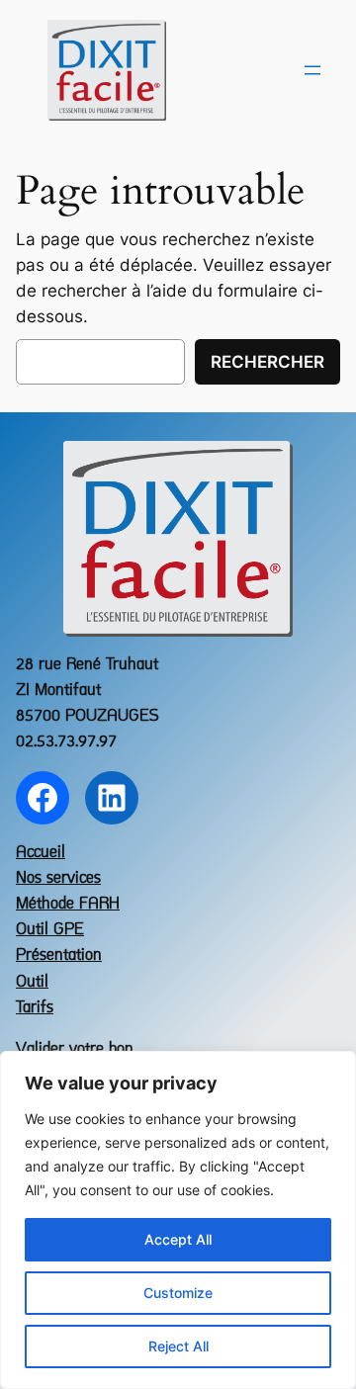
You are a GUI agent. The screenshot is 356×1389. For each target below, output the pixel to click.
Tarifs (34, 1007)
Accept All (178, 1239)
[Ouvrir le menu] (312, 70)
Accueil (40, 852)
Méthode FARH (68, 904)
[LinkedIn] (111, 798)
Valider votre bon (75, 1049)
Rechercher (267, 362)
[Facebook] (42, 798)
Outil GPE (50, 929)
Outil (32, 982)
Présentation (59, 955)
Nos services (58, 878)
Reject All (178, 1346)
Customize (178, 1292)
